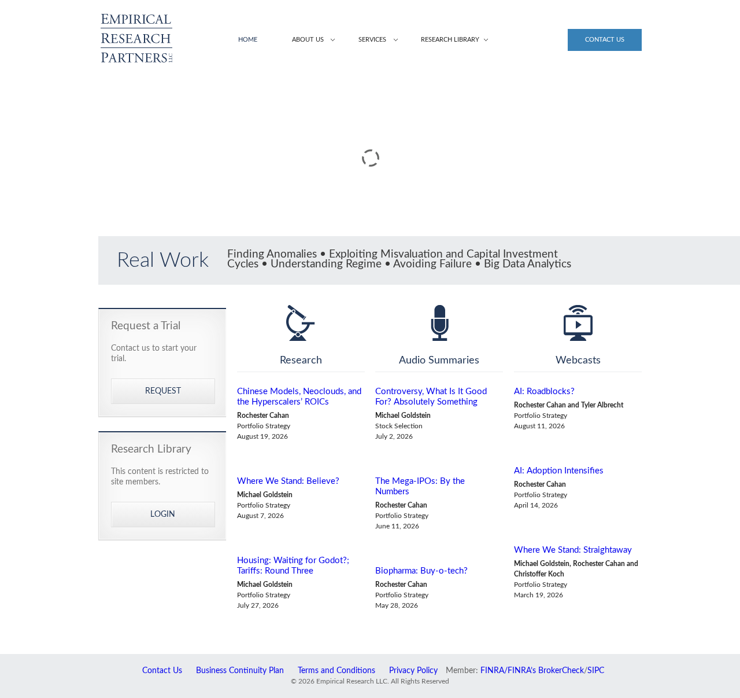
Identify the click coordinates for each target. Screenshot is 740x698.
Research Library (450, 39)
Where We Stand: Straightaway (573, 550)
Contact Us (604, 39)
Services (372, 39)
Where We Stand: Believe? (288, 481)
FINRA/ (494, 671)
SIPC (595, 671)
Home (247, 39)
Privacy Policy (413, 671)
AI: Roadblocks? (544, 391)
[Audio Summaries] (439, 323)
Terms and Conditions (336, 671)
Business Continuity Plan (240, 671)
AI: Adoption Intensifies (559, 470)
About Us (308, 39)
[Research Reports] (301, 323)
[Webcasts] (578, 323)
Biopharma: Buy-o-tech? (421, 571)
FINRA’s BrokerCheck (546, 671)
